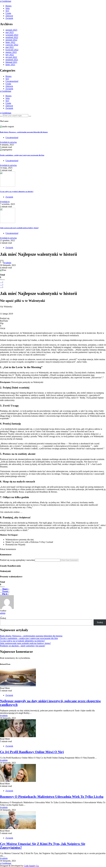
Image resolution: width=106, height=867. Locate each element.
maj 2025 (10, 32)
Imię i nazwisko (28, 560)
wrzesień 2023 (12, 35)
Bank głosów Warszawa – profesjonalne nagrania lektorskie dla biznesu (24, 132)
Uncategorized (12, 81)
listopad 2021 (11, 62)
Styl (7, 11)
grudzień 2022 (12, 37)
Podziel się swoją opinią (10, 560)
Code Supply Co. (31, 866)
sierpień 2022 (11, 40)
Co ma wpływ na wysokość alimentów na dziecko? (16, 191)
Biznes (8, 6)
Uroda (8, 13)
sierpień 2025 (11, 30)
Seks (8, 8)
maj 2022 (10, 47)
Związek (9, 18)
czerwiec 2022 (12, 45)
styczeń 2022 (11, 57)
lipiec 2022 (10, 42)
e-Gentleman (5, 1)
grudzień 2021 (12, 59)
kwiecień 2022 (12, 50)
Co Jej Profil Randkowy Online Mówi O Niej (32, 752)
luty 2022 (10, 55)
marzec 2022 (11, 52)
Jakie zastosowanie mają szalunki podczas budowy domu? (19, 228)
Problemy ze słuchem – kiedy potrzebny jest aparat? (22, 646)
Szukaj (3, 618)
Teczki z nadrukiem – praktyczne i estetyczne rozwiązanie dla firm (22, 155)
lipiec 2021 (10, 64)
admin (2, 613)
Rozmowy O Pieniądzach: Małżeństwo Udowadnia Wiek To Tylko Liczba (51, 796)
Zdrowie (9, 16)
